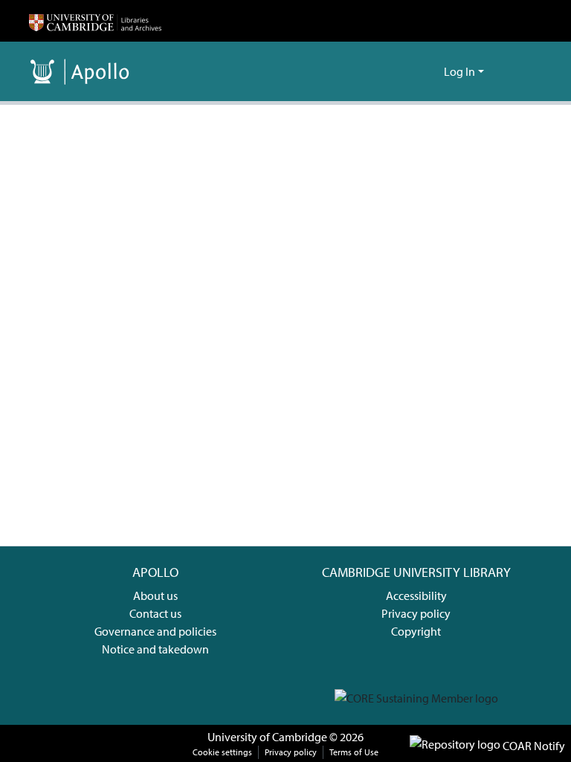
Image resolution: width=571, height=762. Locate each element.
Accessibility (416, 595)
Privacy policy (416, 613)
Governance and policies (155, 631)
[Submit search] (408, 71)
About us (155, 595)
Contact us (155, 613)
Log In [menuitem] (459, 71)
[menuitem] (430, 71)
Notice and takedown (155, 649)
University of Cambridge (267, 736)
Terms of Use (353, 752)
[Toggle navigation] (521, 71)
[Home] (95, 21)
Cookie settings (222, 752)
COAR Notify (532, 745)
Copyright (416, 631)
